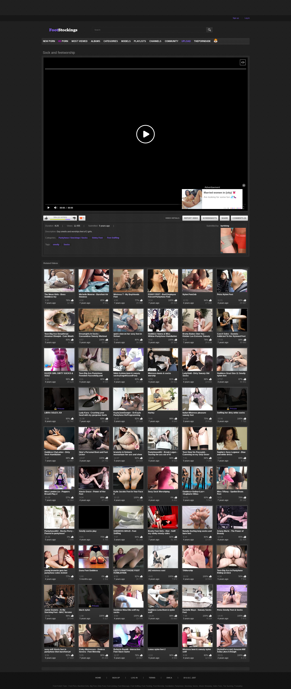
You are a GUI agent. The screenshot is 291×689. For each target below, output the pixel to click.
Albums (95, 41)
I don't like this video (74, 218)
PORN (63, 41)
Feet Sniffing (113, 238)
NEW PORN (49, 41)
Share (224, 218)
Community (171, 41)
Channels (155, 41)
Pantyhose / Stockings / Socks (73, 238)
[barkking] (233, 240)
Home (98, 678)
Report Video (191, 218)
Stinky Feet (97, 238)
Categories (111, 41)
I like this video (46, 218)
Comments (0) (239, 218)
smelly (56, 244)
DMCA (169, 678)
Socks (67, 244)
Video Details (172, 218)
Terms (152, 678)
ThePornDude (202, 41)
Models (126, 41)
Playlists (140, 41)
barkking (225, 226)
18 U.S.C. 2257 (189, 678)
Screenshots (210, 218)
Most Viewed (79, 41)
